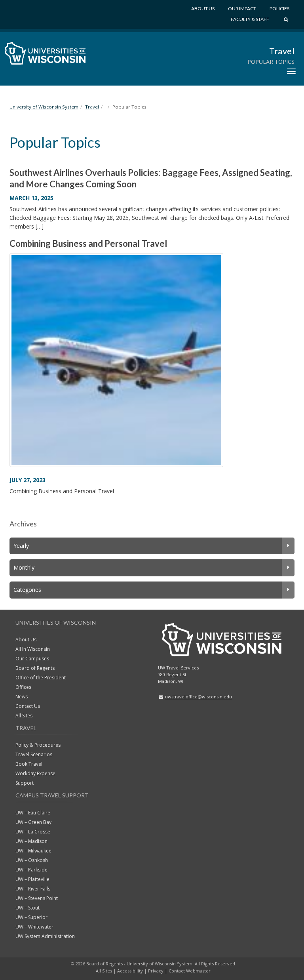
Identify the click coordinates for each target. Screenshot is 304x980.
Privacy (155, 971)
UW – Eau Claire (32, 812)
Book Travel (28, 764)
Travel (281, 51)
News (21, 696)
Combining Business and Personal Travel (88, 243)
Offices (23, 687)
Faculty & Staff (250, 19)
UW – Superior (31, 917)
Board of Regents (35, 668)
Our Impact (242, 8)
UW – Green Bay (33, 822)
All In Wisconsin (32, 649)
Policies (279, 8)
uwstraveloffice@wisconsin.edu (198, 697)
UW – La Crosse (32, 831)
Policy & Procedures (38, 745)
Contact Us (27, 706)
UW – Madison (31, 841)
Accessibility (130, 971)
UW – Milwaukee (33, 850)
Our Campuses (32, 658)
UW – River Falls (32, 888)
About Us (203, 8)
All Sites (23, 715)
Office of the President (40, 677)
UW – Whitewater (34, 926)
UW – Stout (27, 907)
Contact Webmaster (190, 971)
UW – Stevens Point (36, 898)
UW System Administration (45, 936)
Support (24, 783)
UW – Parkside (31, 869)
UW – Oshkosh (31, 860)
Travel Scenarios (33, 754)
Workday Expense (35, 773)
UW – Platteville (32, 879)
